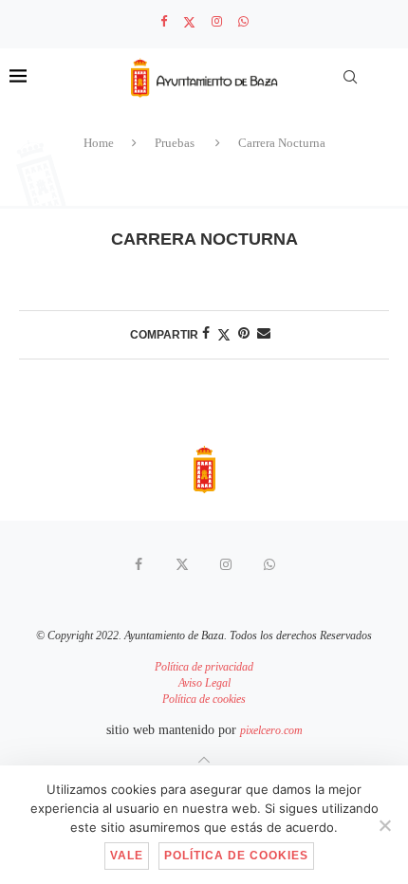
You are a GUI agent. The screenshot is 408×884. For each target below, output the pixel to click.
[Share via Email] (263, 333)
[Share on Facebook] (206, 333)
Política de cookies (204, 699)
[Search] (350, 76)
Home (98, 143)
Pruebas (175, 143)
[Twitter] (189, 22)
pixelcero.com (271, 730)
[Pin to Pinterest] (244, 333)
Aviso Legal (204, 683)
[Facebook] (163, 21)
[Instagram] (217, 21)
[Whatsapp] (243, 21)
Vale (126, 855)
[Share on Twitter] (224, 334)
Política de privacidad (204, 666)
